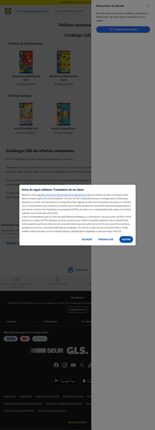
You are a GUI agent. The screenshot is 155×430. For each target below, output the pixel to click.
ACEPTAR (126, 239)
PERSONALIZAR (105, 239)
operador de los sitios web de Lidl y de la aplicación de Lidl (64, 194)
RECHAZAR (87, 239)
